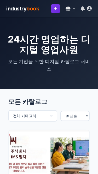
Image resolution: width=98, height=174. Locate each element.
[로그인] (89, 8)
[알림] (83, 8)
